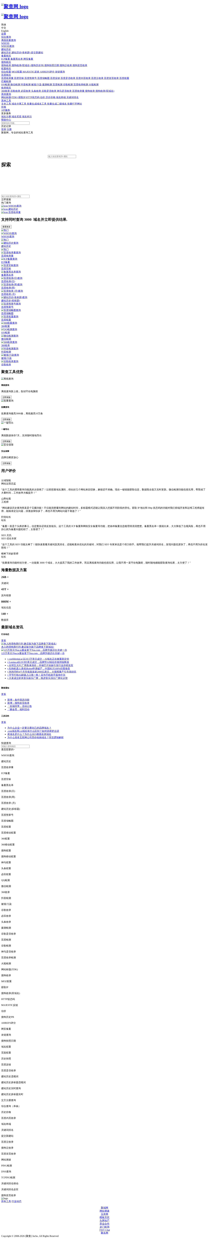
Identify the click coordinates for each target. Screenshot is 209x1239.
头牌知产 (104, 1220)
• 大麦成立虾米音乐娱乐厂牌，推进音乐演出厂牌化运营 (37, 678)
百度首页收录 (111, 78)
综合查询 (6, 37)
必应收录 (26, 91)
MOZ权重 (17, 71)
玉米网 (104, 1214)
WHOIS (5, 43)
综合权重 (6, 71)
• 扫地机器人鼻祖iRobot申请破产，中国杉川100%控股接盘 (38, 668)
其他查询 (6, 94)
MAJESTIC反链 (31, 71)
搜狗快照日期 (52, 65)
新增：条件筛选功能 (18, 699)
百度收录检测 (81, 84)
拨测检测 (47, 84)
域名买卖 (17, 116)
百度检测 (58, 84)
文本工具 (6, 103)
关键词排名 (72, 97)
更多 (3, 640)
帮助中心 (6, 119)
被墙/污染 (36, 84)
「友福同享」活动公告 (19, 706)
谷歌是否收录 (49, 91)
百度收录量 (7, 78)
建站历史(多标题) (21, 52)
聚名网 (104, 1233)
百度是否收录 (68, 78)
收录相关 (6, 87)
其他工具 (6, 100)
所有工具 (6, 1201)
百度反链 (55, 78)
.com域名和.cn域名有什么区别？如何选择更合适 (33, 731)
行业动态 (16, 1201)
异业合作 (104, 1223)
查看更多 (6, 227)
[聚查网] (104, 11)
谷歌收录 (15, 91)
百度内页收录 (83, 78)
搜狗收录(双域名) (21, 65)
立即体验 (6, 397)
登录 (3, 129)
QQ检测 (5, 84)
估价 (43, 97)
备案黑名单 (17, 59)
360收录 (5, 91)
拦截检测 (6, 81)
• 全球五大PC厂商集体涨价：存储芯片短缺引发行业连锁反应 (40, 665)
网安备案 (28, 59)
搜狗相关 (6, 62)
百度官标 (19, 78)
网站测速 (104, 1211)
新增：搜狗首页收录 (18, 703)
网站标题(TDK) (9, 97)
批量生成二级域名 (57, 103)
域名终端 (61, 97)
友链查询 (60, 71)
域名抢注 (27, 116)
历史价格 (51, 97)
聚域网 (104, 1207)
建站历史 (6, 49)
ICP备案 (6, 59)
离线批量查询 (8, 40)
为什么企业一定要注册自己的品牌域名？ (29, 728)
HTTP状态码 (33, 97)
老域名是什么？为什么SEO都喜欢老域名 (29, 734)
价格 (3, 107)
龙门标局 (104, 1227)
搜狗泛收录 (66, 65)
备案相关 (6, 55)
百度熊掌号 (30, 78)
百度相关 (6, 75)
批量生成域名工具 (37, 103)
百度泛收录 (97, 78)
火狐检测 (94, 84)
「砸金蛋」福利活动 (18, 709)
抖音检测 (26, 84)
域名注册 (6, 116)
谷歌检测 (68, 84)
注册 (9, 129)
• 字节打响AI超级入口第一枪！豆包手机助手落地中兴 (36, 675)
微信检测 (15, 84)
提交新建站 (37, 52)
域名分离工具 (19, 103)
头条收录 (36, 91)
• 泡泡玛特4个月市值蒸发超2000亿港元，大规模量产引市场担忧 (41, 671)
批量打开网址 (74, 103)
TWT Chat (104, 1230)
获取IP (22, 97)
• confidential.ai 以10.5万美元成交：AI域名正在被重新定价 (38, 659)
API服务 (5, 110)
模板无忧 (104, 1217)
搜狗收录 (6, 65)
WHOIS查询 (7, 46)
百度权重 (124, 78)
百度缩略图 (43, 78)
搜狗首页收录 (80, 65)
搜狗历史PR (37, 65)
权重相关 (6, 68)
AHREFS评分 (47, 71)
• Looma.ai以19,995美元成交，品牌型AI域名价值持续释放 (38, 662)
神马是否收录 (64, 91)
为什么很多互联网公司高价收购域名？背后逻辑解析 (35, 737)
